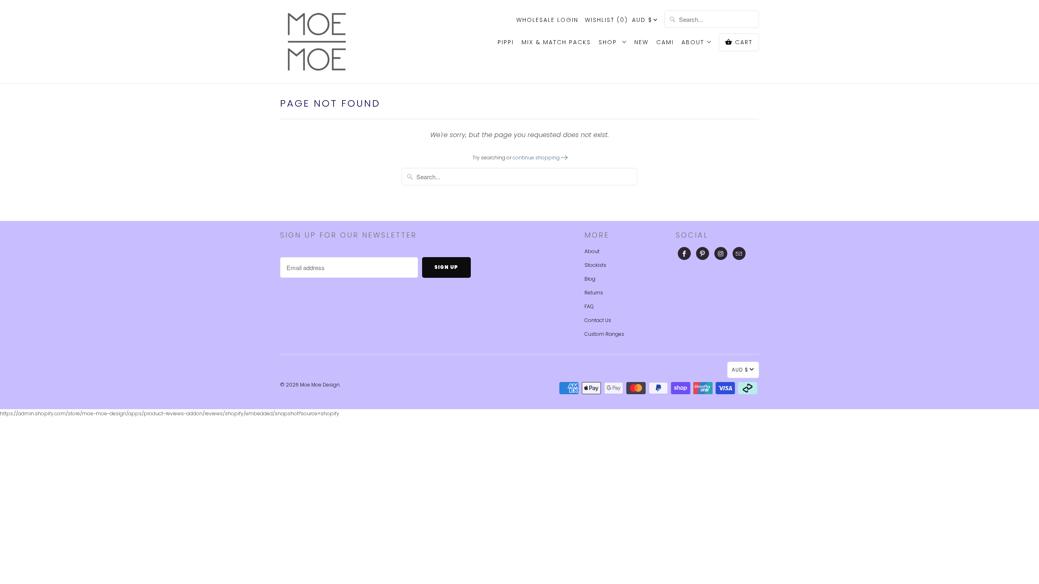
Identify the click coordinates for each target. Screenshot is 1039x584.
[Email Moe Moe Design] (739, 253)
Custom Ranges (604, 334)
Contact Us (597, 320)
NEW (641, 42)
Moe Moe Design (320, 384)
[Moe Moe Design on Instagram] (720, 253)
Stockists (595, 265)
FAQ (589, 306)
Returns (593, 292)
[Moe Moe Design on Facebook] (684, 253)
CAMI (665, 42)
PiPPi (506, 42)
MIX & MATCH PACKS (556, 42)
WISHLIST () (606, 20)
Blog (589, 278)
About (591, 251)
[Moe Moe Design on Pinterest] (702, 253)
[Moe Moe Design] (316, 41)
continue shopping (537, 157)
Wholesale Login (547, 20)
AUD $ (642, 20)
